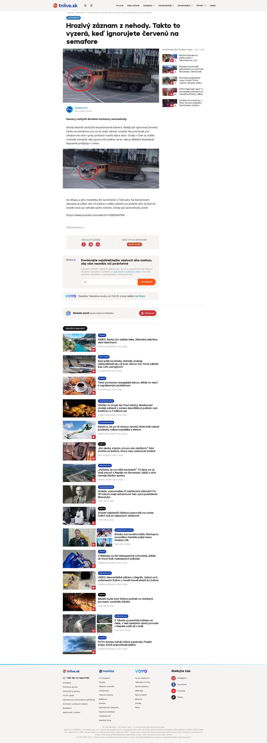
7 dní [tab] (201, 50)
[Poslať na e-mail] (90, 244)
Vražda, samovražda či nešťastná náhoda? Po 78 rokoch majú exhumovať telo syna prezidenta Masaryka (127, 494)
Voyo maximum (142, 678)
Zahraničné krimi (106, 401)
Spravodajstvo (142, 686)
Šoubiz (102, 682)
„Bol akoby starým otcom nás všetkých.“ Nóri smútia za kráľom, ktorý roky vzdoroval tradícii (126, 450)
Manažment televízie (108, 707)
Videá (213, 5)
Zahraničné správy (71, 691)
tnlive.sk (70, 13)
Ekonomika (184, 5)
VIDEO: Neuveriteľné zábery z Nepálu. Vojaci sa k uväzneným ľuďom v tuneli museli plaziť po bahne (128, 579)
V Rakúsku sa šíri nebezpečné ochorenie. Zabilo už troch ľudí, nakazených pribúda (127, 557)
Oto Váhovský (104, 455)
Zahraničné (165, 5)
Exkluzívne (133, 5)
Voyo (142, 296)
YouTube (181, 691)
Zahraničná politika (124, 530)
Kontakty (67, 683)
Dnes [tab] (190, 50)
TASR (100, 501)
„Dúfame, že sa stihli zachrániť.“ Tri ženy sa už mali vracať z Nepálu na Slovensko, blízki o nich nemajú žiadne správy (127, 472)
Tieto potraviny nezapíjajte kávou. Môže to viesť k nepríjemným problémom (128, 384)
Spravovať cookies (71, 712)
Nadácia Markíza (107, 712)
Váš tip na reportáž (78, 678)
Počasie (102, 638)
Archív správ (68, 695)
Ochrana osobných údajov (75, 704)
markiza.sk (81, 108)
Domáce (147, 5)
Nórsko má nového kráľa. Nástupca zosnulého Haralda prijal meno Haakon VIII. (136, 537)
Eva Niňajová (104, 371)
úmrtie (102, 444)
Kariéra (102, 703)
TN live (119, 5)
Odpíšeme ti (105, 716)
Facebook (182, 684)
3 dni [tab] (196, 50)
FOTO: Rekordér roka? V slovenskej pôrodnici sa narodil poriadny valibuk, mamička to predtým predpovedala (191, 91)
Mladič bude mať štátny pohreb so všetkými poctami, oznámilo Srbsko (125, 600)
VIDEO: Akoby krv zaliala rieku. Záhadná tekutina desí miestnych (127, 341)
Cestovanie (103, 357)
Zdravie (102, 335)
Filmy (137, 707)
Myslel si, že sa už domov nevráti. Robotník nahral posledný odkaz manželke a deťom (128, 428)
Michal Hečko (105, 480)
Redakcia (67, 708)
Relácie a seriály (106, 686)
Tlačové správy (106, 695)
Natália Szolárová (107, 347)
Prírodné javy (105, 465)
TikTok (180, 697)
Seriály (138, 703)
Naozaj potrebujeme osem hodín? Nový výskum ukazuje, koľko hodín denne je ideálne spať (191, 80)
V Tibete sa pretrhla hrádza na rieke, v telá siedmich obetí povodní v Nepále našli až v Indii (136, 623)
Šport (199, 5)
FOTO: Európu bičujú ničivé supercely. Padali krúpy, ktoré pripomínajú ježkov (124, 643)
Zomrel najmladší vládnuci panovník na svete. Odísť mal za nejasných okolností (126, 514)
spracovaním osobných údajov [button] (127, 272)
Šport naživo (141, 695)
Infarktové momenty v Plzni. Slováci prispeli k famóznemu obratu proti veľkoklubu (190, 103)
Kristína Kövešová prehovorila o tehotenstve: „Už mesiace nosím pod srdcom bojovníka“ (189, 58)
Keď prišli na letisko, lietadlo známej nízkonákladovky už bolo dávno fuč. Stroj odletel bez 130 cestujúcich (128, 364)
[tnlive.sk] (65, 5)
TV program (104, 678)
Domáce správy (70, 687)
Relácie (138, 699)
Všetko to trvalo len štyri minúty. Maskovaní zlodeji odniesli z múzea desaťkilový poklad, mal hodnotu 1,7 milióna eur (127, 408)
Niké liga (139, 691)
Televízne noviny (142, 682)
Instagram (181, 678)
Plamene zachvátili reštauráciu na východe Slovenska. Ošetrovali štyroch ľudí (191, 69)
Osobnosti (104, 691)
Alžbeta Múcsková (107, 415)
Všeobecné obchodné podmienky (79, 700)
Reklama (103, 699)
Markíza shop (105, 720)
